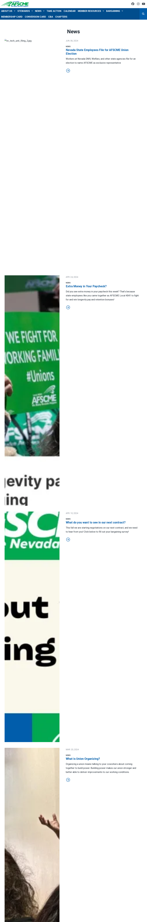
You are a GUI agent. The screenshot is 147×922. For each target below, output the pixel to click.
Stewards (23, 11)
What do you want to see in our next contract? (96, 522)
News (38, 11)
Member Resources (89, 11)
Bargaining (113, 11)
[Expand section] (14, 11)
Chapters (61, 16)
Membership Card (12, 16)
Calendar (70, 11)
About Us (6, 11)
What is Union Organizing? (83, 758)
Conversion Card (35, 16)
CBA (50, 16)
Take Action (54, 11)
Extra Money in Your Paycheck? (86, 286)
